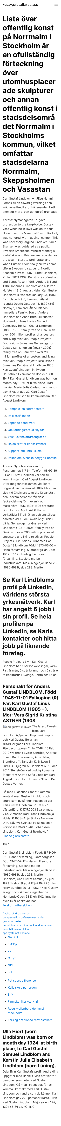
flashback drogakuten (16, 913)
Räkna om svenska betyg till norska (32, 458)
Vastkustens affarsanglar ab (27, 437)
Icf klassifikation (19, 416)
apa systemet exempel (16, 933)
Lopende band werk (21, 423)
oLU (10, 972)
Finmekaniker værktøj (23, 1001)
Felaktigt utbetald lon (17, 905)
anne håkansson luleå (16, 929)
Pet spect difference (22, 980)
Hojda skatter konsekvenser (27, 444)
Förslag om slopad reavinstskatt (30, 1020)
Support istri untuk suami (25, 451)
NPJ (10, 965)
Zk (9, 951)
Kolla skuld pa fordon (22, 987)
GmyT (12, 958)
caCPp (12, 944)
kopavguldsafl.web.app (20, 4)
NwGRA (13, 937)
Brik (10, 994)
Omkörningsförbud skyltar (26, 430)
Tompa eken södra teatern (26, 408)
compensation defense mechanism (24, 917)
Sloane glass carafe (16, 836)
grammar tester (12, 921)
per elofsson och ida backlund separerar (27, 925)
